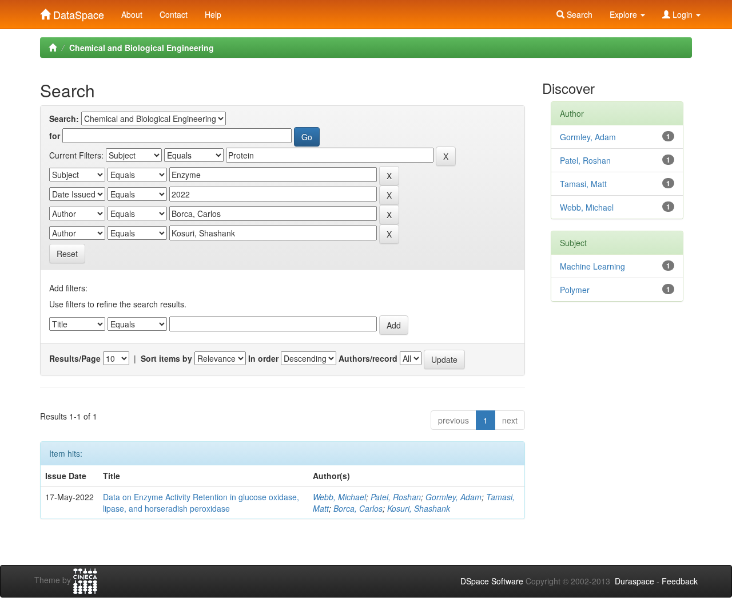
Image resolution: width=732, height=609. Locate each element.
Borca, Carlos (358, 508)
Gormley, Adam (453, 497)
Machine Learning (592, 266)
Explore (624, 14)
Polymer (575, 289)
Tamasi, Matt (583, 183)
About (131, 14)
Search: (64, 118)
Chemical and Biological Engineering (141, 47)
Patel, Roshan (396, 497)
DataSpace (77, 12)
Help (213, 14)
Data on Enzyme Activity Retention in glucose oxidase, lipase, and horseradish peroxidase (201, 502)
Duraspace (634, 581)
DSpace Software (491, 581)
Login (682, 14)
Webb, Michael (339, 497)
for (54, 135)
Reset (67, 253)
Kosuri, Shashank (418, 508)
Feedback (680, 581)
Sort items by (166, 358)
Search (578, 14)
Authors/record (368, 358)
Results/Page (75, 358)
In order (263, 358)
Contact (174, 14)
